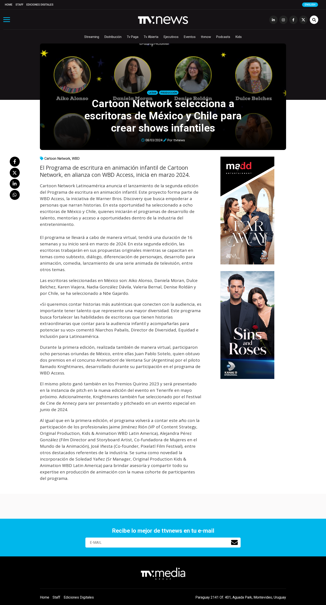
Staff (19, 4)
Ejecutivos (171, 37)
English (310, 4)
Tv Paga (132, 37)
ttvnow (206, 37)
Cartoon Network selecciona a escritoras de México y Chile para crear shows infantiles (163, 115)
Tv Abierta (151, 37)
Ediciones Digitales (39, 4)
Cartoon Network (57, 158)
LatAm (152, 92)
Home (8, 4)
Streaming (91, 37)
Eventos (190, 37)
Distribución (113, 37)
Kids (239, 37)
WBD (76, 158)
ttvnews (179, 140)
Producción (169, 92)
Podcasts (223, 37)
